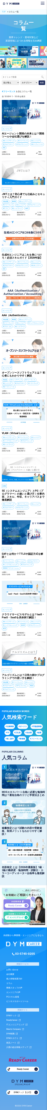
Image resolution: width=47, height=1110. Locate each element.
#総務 (39, 733)
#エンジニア (35, 141)
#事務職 (22, 739)
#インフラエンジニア (35, 323)
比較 (4, 486)
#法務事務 (10, 726)
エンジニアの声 (13, 992)
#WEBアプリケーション (11, 568)
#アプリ (5, 208)
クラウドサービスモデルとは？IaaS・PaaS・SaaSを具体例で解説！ (23, 616)
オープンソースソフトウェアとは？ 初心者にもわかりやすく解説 (23, 374)
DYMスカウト (12, 1038)
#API (26, 208)
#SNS (31, 686)
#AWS (23, 625)
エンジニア (7, 129)
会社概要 (10, 974)
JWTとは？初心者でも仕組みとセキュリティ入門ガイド (23, 196)
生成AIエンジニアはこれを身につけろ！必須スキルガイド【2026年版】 (22, 256)
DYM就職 (10, 1033)
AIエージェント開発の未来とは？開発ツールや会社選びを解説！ (23, 135)
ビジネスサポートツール (17, 1001)
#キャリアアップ (8, 141)
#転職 (14, 201)
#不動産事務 (37, 726)
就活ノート (11, 1042)
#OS (4, 629)
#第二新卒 (10, 739)
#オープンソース (37, 144)
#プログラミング (22, 144)
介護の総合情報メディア (17, 1047)
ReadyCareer (12, 1020)
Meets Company (13, 1029)
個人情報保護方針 (14, 979)
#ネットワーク (17, 208)
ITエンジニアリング (15, 1024)
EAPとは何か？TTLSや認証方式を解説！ (22, 555)
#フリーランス (23, 141)
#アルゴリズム (21, 686)
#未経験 (5, 201)
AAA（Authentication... (15, 315)
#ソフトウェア (33, 383)
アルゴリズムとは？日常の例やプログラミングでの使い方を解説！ (23, 676)
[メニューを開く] (42, 3)
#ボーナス (23, 726)
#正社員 (17, 733)
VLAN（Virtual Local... (14, 433)
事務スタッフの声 (14, 988)
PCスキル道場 (12, 997)
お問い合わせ (12, 969)
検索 (42, 82)
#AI (4, 148)
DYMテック (11, 1015)
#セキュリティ (36, 265)
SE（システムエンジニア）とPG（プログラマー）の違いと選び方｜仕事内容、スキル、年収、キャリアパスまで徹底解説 (23, 495)
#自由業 (28, 733)
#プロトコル (7, 326)
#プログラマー (8, 144)
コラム (9, 983)
